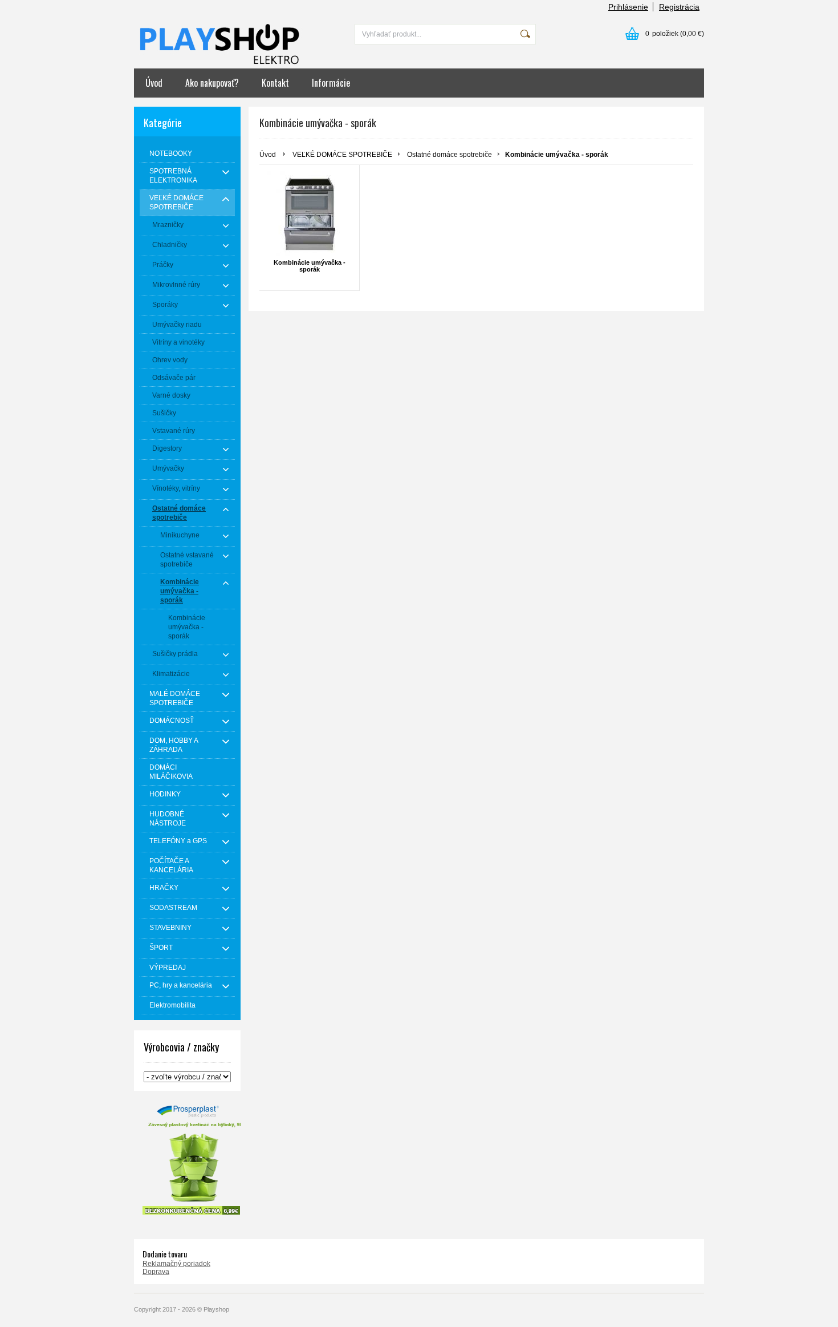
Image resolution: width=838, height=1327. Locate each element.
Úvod (153, 83)
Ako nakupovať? (212, 83)
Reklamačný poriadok (176, 1264)
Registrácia (679, 6)
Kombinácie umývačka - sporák (309, 266)
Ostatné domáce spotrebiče (449, 155)
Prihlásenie (628, 6)
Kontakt (275, 83)
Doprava (156, 1272)
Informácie (331, 83)
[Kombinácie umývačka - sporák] (309, 213)
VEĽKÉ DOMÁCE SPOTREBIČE (342, 155)
